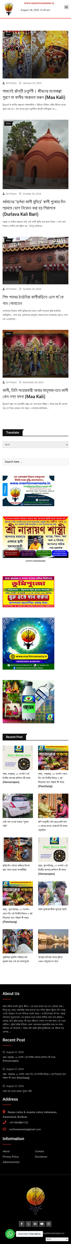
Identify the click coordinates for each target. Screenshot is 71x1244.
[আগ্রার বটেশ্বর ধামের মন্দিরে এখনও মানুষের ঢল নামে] (53, 941)
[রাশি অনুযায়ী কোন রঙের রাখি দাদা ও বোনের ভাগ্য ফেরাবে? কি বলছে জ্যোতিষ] (53, 806)
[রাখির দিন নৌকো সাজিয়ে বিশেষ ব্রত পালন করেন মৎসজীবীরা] (18, 849)
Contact (39, 1151)
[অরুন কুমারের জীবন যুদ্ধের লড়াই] (53, 893)
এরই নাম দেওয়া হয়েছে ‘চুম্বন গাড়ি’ (17, 1091)
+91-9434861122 (18, 1122)
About (6, 1151)
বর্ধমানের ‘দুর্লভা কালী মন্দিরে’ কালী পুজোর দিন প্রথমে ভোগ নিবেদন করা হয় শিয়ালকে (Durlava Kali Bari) (34, 208)
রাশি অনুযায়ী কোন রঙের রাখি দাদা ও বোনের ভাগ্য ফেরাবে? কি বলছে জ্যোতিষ (52, 826)
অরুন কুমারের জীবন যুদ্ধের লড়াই (52, 909)
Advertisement (11, 1162)
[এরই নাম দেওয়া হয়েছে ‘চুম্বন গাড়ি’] (18, 806)
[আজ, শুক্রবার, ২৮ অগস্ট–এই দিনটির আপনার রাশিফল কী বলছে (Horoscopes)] (18, 758)
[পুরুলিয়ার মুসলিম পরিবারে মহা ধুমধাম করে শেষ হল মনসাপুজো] (18, 941)
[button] (66, 7)
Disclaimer (41, 1156)
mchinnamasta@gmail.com (25, 1129)
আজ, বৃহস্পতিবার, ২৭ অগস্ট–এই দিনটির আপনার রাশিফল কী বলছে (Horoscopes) (53, 870)
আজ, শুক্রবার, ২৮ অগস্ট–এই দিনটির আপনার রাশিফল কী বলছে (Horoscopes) (17, 778)
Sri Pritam (11, 83)
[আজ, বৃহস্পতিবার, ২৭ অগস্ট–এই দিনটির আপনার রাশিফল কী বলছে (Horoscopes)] (53, 849)
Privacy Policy (11, 1156)
